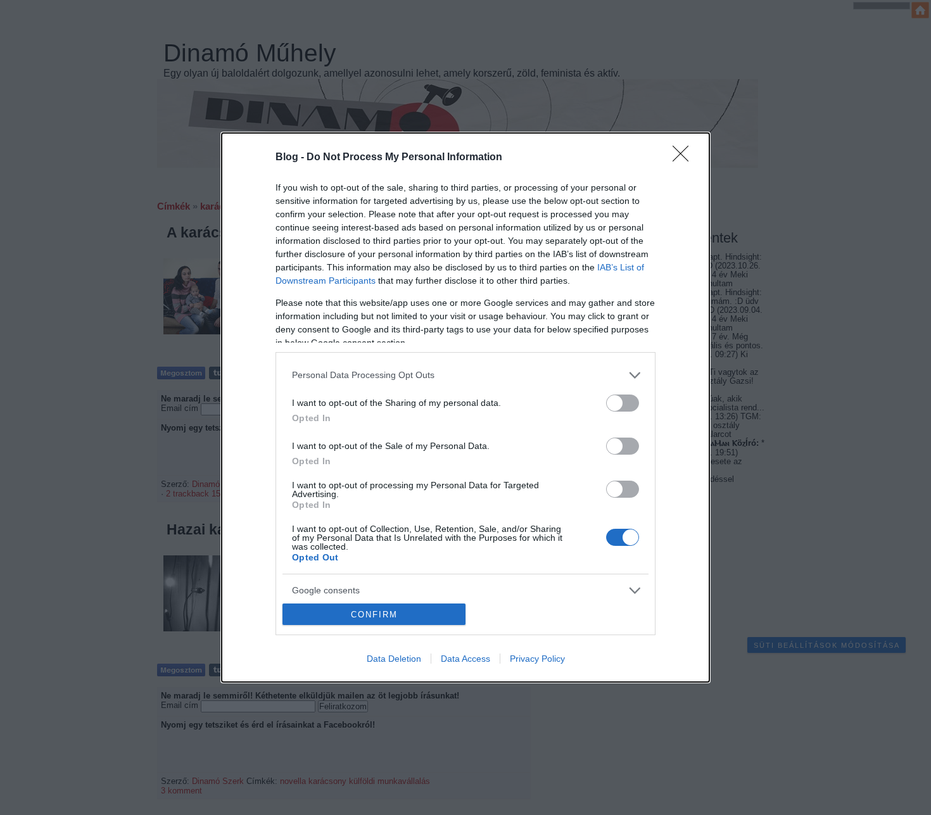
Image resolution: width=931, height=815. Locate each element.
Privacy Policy (537, 659)
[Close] (685, 158)
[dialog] (465, 407)
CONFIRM (374, 614)
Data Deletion (394, 659)
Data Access (465, 659)
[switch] (622, 403)
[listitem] (465, 375)
